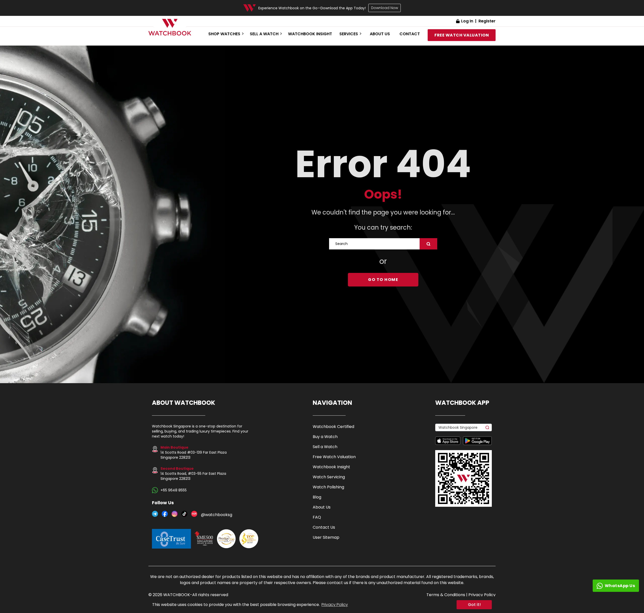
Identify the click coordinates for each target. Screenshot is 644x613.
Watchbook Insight (310, 34)
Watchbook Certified (333, 426)
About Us (322, 507)
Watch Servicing (329, 477)
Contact (409, 34)
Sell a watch (264, 34)
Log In (467, 21)
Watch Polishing (328, 487)
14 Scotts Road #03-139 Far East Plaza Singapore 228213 (193, 452)
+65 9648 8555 (173, 490)
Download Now (384, 7)
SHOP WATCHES (224, 34)
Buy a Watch (325, 437)
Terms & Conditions (445, 595)
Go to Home (383, 279)
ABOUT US (380, 34)
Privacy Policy (334, 604)
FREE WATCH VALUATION (461, 35)
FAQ (317, 517)
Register (487, 21)
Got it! (474, 604)
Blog (317, 497)
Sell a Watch (325, 447)
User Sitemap (326, 537)
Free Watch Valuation (334, 457)
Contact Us (324, 527)
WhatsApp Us (620, 586)
